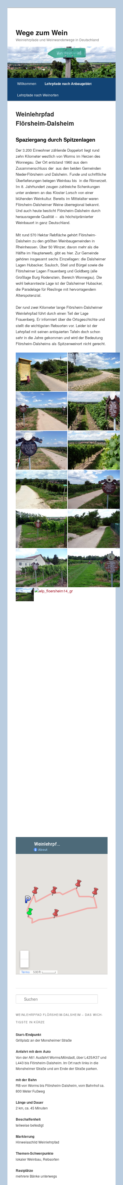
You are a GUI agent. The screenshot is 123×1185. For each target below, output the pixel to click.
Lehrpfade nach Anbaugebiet (68, 83)
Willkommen (26, 83)
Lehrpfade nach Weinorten (38, 94)
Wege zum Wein (42, 32)
